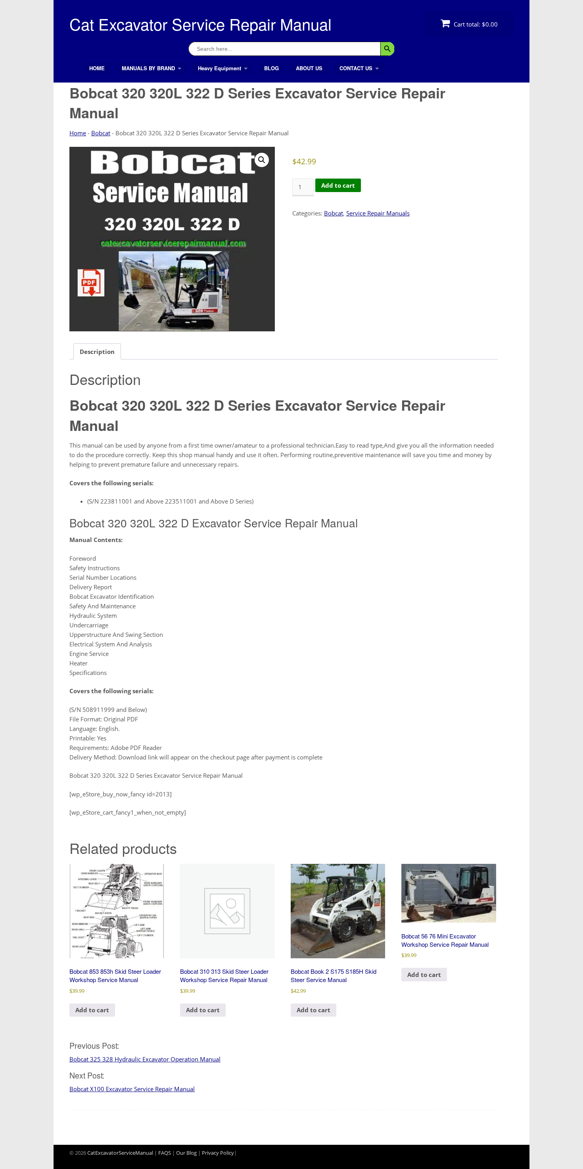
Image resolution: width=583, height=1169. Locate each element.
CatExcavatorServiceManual (120, 1152)
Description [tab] (97, 352)
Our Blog (186, 1152)
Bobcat (100, 133)
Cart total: (475, 24)
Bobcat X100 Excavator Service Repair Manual (132, 1089)
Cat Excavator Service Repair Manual (200, 23)
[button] (262, 160)
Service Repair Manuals (378, 213)
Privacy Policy (218, 1152)
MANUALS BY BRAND (148, 68)
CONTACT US (355, 68)
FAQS (164, 1152)
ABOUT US (309, 68)
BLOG (271, 68)
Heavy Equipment (219, 68)
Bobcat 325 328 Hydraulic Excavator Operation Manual (145, 1059)
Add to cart (338, 185)
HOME (97, 68)
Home (77, 133)
